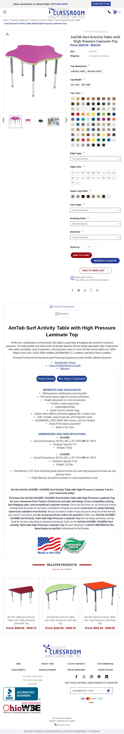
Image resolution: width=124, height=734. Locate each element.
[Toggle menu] (15, 12)
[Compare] (33, 591)
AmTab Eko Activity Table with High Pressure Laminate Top (61, 620)
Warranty (65, 368)
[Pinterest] (97, 290)
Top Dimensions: (80, 66)
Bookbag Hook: (79, 218)
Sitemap (32, 684)
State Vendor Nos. (105, 663)
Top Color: (77, 93)
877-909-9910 (59, 4)
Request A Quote (105, 260)
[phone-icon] (109, 12)
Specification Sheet (64, 362)
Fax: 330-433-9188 (32, 680)
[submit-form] (108, 690)
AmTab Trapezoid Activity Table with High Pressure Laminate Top (21, 620)
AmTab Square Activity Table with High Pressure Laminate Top (100, 620)
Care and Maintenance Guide (65, 365)
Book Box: (77, 231)
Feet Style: (77, 204)
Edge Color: (77, 166)
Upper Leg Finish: (80, 191)
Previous (3, 120)
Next (66, 120)
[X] (91, 290)
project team (47, 663)
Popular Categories (47, 669)
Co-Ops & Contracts (76, 663)
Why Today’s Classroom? (72, 378)
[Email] (78, 290)
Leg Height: (77, 79)
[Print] (85, 290)
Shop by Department (76, 669)
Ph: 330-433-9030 (32, 676)
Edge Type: (77, 153)
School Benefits (18, 669)
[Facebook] (72, 290)
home (18, 663)
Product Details (46, 378)
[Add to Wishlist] (33, 584)
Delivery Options (105, 669)
